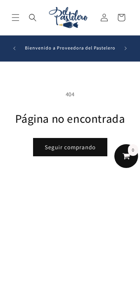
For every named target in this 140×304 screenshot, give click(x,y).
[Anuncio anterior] (14, 48)
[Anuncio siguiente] (125, 48)
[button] (15, 17)
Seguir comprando (70, 147)
